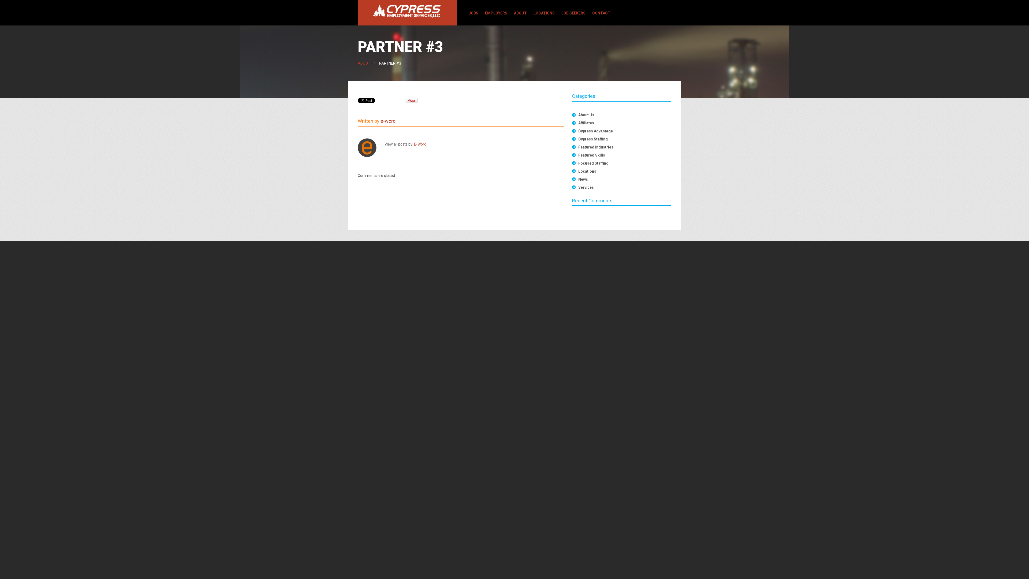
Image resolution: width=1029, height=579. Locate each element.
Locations (544, 13)
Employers (496, 13)
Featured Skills (591, 155)
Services (586, 187)
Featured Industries (595, 147)
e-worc (388, 121)
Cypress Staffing (593, 139)
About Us (586, 115)
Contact (601, 13)
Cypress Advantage (595, 131)
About (520, 13)
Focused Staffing (593, 163)
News (583, 179)
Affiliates (586, 123)
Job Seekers (573, 13)
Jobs (473, 13)
